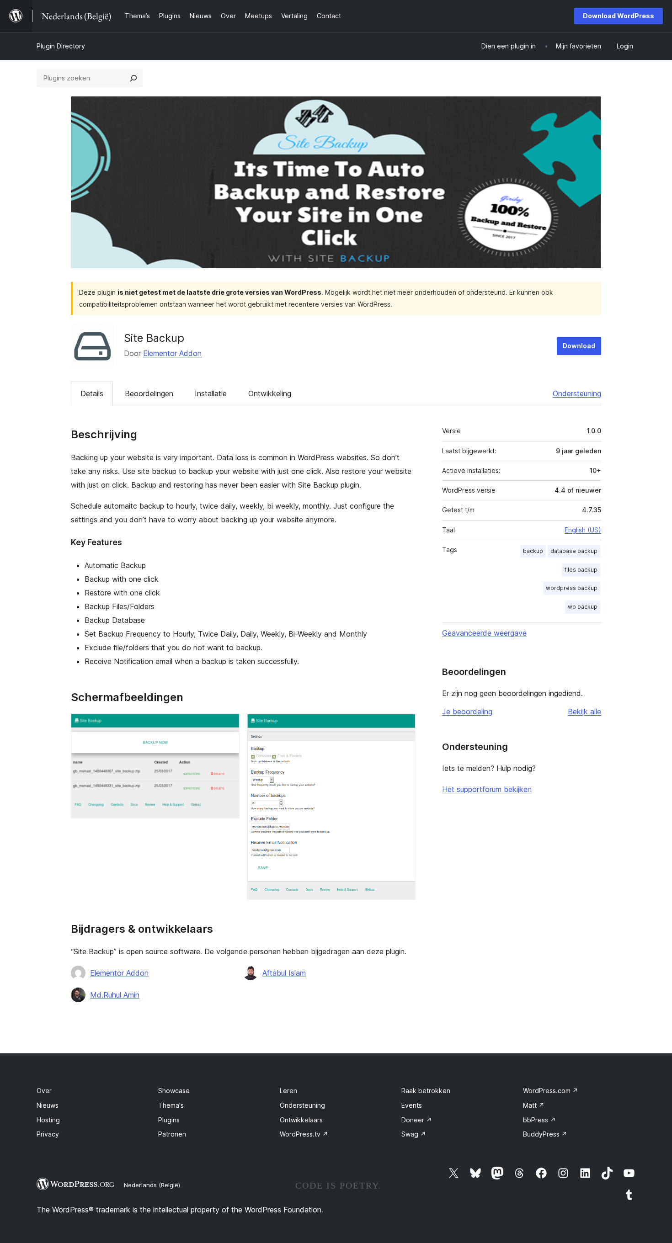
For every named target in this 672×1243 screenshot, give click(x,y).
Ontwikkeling (269, 393)
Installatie (211, 393)
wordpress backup (571, 587)
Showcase (174, 1090)
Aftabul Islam (284, 972)
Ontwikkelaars (301, 1120)
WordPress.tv (304, 1134)
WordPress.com (550, 1090)
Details (91, 393)
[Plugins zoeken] (133, 78)
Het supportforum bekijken (487, 789)
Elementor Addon (172, 353)
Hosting (48, 1120)
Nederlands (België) (152, 1185)
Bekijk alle (584, 711)
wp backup (582, 606)
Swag (413, 1134)
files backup (581, 569)
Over (44, 1090)
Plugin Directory (61, 46)
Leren (288, 1090)
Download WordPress (618, 16)
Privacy (48, 1134)
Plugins (169, 1120)
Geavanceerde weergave (484, 632)
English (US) (583, 530)
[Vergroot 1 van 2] (227, 725)
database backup (573, 550)
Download (579, 346)
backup (533, 550)
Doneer (416, 1120)
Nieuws (48, 1105)
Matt (533, 1105)
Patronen (172, 1134)
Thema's (171, 1105)
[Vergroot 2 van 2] (403, 725)
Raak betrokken (425, 1090)
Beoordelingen (149, 393)
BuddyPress (545, 1134)
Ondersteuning (577, 393)
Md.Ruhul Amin (114, 994)
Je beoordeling (467, 711)
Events (411, 1105)
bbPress (539, 1120)
